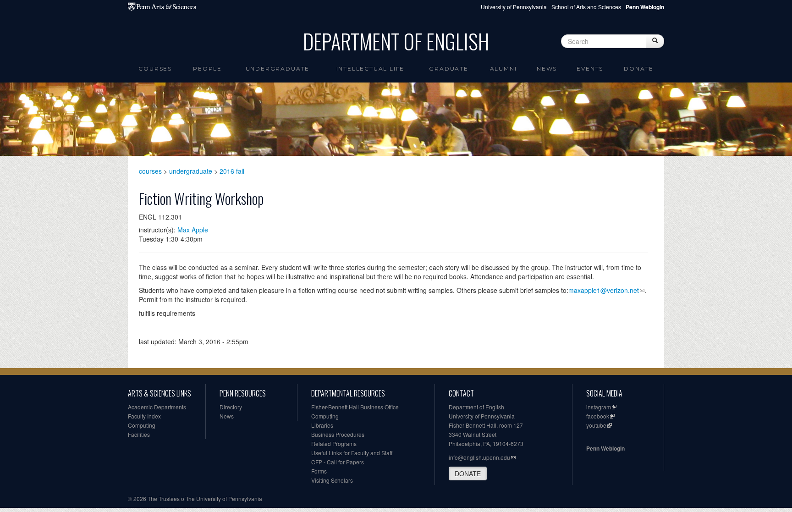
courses (150, 171)
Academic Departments (157, 407)
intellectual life (370, 68)
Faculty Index (144, 416)
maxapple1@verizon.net (603, 290)
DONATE (468, 473)
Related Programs (334, 443)
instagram (598, 407)
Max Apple (192, 229)
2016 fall (232, 171)
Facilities (139, 434)
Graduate (448, 68)
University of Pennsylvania (514, 7)
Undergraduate (277, 68)
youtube (596, 425)
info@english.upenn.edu (479, 457)
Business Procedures (337, 434)
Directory (231, 407)
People (207, 68)
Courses (155, 68)
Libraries (322, 425)
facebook (597, 416)
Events (590, 68)
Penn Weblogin (605, 448)
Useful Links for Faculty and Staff (351, 453)
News (547, 68)
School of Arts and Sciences (586, 7)
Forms (319, 471)
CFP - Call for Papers (337, 462)
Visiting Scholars (332, 480)
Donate (639, 68)
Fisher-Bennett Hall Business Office (355, 407)
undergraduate (190, 171)
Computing (141, 425)
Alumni (503, 68)
